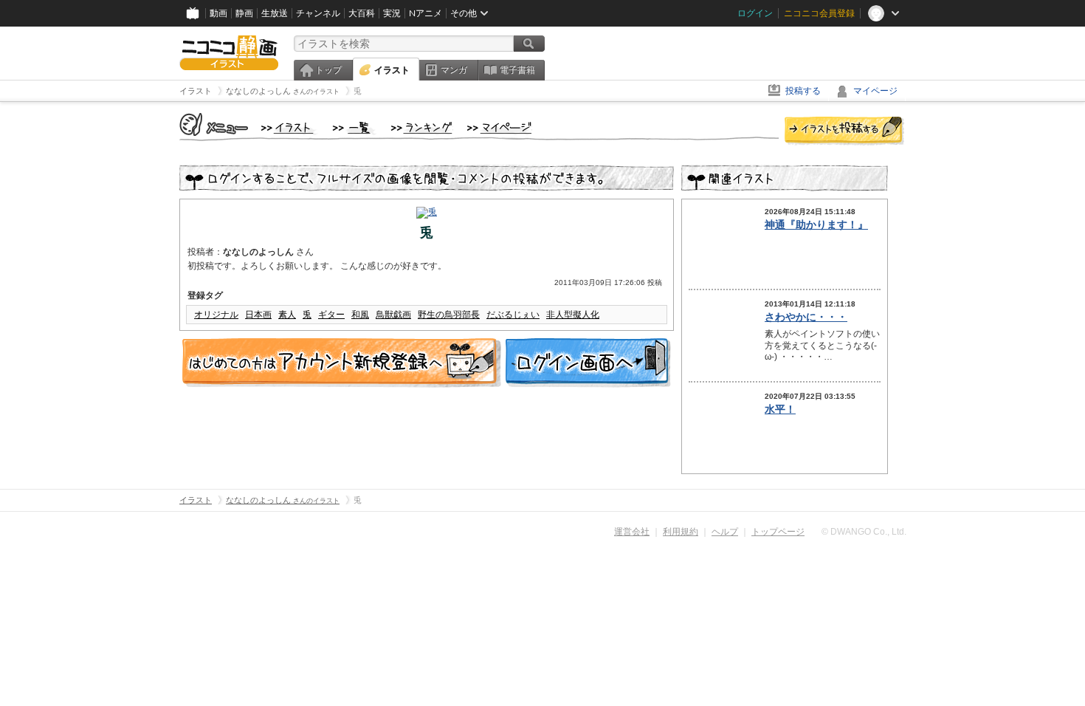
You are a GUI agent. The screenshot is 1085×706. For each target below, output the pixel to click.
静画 (244, 13)
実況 (392, 13)
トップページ (778, 532)
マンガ (454, 70)
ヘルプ (725, 532)
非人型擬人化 (572, 314)
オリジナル (216, 314)
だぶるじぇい (513, 314)
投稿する (803, 91)
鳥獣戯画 (393, 314)
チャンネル (318, 13)
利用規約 (680, 532)
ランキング (421, 128)
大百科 (361, 13)
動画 (218, 13)
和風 (360, 314)
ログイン (755, 13)
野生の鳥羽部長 (449, 314)
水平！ (780, 409)
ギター (331, 314)
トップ (328, 70)
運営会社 (632, 532)
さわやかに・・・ (806, 317)
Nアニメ (425, 13)
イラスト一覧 (354, 128)
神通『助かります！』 (816, 224)
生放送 (274, 13)
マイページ (875, 91)
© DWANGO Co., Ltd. (864, 532)
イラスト (392, 70)
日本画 (258, 314)
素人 (287, 314)
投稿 (844, 131)
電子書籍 (517, 70)
